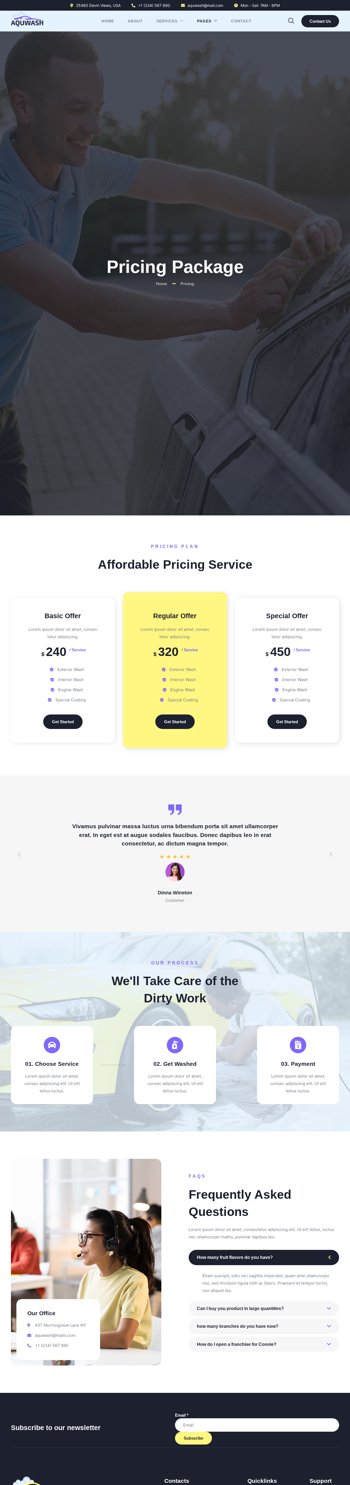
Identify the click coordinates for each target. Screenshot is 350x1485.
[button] (291, 19)
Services (166, 21)
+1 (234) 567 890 (154, 5)
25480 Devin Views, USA (98, 5)
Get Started (63, 721)
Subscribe (193, 1438)
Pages (204, 21)
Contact (241, 21)
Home (107, 21)
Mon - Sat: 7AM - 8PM (260, 5)
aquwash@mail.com (205, 5)
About (135, 21)
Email (181, 1415)
